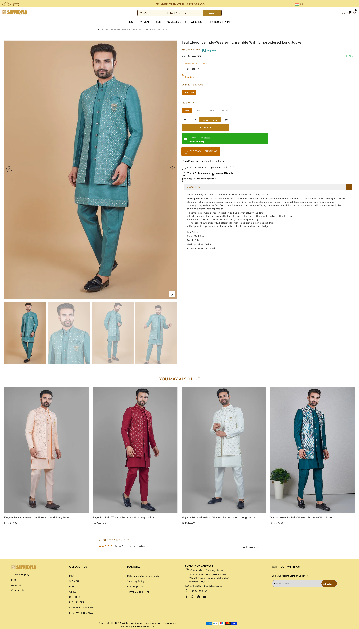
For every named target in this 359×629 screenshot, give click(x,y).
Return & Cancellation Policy (143, 575)
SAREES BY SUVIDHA (81, 607)
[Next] (172, 169)
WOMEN (144, 22)
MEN (130, 22)
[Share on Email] (193, 69)
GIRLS (72, 591)
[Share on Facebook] (183, 69)
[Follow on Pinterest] (14, 4)
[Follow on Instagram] (9, 4)
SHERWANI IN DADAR (82, 612)
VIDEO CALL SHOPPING (203, 151)
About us (16, 584)
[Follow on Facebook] (4, 4)
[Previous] (9, 169)
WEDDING (196, 22)
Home (100, 29)
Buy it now (205, 127)
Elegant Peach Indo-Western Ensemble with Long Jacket (37, 517)
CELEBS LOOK (178, 22)
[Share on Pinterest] (188, 69)
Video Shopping (20, 574)
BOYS (72, 586)
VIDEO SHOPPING (221, 22)
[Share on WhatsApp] (199, 69)
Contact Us (17, 590)
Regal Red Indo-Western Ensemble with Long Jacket (123, 517)
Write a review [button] (251, 547)
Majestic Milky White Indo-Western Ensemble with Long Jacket (218, 517)
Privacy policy (135, 586)
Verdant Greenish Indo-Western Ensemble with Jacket (302, 517)
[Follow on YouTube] (18, 4)
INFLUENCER (76, 602)
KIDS (158, 22)
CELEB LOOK (76, 596)
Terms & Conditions (138, 591)
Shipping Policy (135, 581)
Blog (13, 579)
